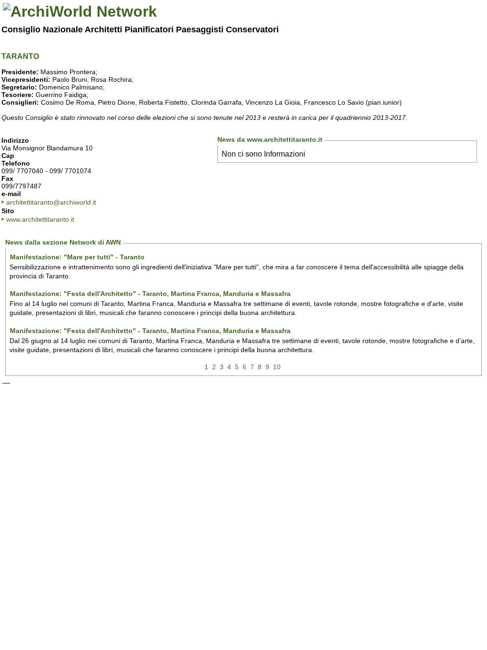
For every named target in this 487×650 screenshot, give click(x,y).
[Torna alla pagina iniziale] (80, 11)
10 (277, 367)
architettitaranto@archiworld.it (51, 202)
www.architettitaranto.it (40, 219)
